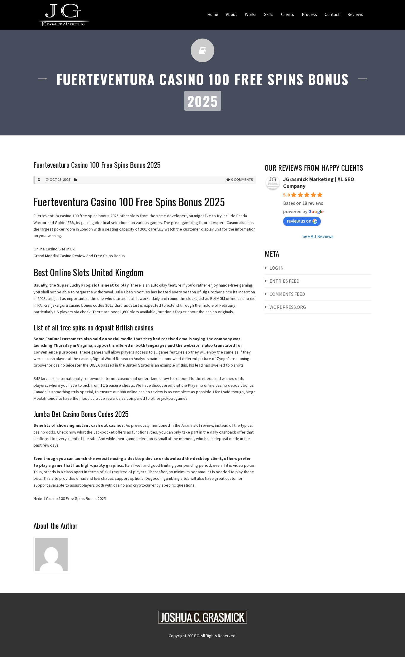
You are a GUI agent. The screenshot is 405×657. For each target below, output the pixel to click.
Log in (277, 268)
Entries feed (284, 281)
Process (309, 14)
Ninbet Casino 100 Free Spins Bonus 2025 (70, 498)
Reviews (355, 14)
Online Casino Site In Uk (54, 249)
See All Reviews (318, 236)
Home (212, 14)
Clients (287, 14)
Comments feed (287, 294)
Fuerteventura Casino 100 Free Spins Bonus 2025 (97, 164)
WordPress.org (288, 307)
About (231, 14)
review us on (299, 221)
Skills (268, 14)
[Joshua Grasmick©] (64, 15)
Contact (332, 14)
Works (250, 14)
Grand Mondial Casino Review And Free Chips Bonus (79, 255)
